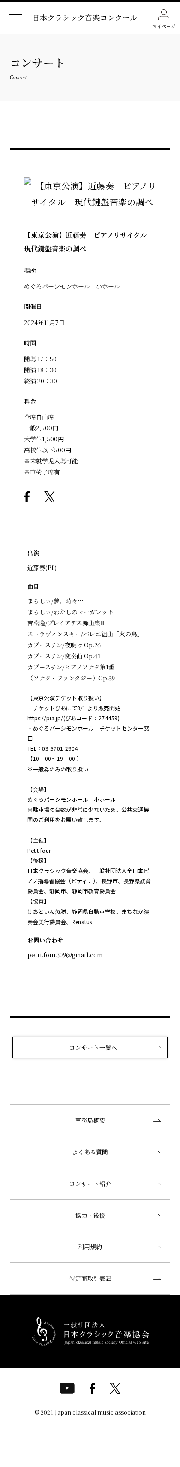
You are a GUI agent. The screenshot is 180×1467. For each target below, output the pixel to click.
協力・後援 (90, 1215)
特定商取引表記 (90, 1278)
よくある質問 (90, 1151)
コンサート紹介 (90, 1183)
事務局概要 (90, 1120)
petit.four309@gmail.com (64, 954)
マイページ (163, 26)
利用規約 (90, 1246)
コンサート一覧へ (93, 1047)
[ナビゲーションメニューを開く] (15, 18)
